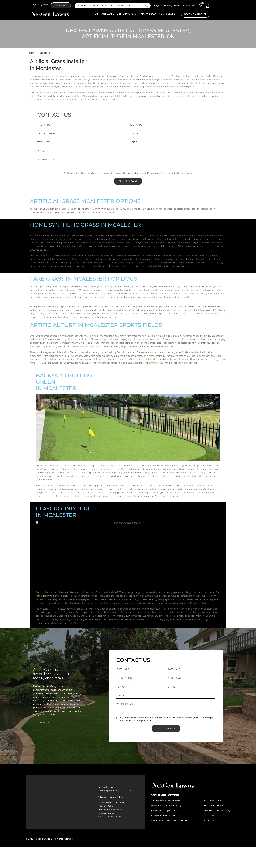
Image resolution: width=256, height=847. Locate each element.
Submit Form (128, 181)
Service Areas (147, 14)
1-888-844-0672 (40, 5)
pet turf (200, 293)
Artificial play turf (45, 596)
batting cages (156, 363)
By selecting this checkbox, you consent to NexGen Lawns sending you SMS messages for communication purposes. (129, 173)
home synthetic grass (131, 239)
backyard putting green (102, 469)
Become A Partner (195, 14)
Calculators (167, 14)
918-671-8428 (116, 809)
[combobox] (110, 5)
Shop (95, 14)
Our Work (107, 14)
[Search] (148, 5)
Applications (125, 14)
